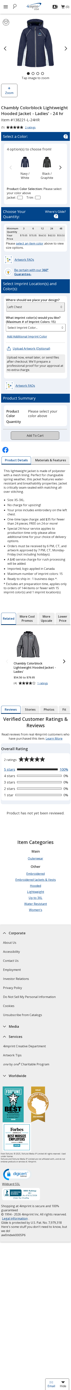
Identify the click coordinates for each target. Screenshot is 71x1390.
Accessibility (11, 952)
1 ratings (43, 683)
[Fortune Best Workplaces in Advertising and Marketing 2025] (13, 1104)
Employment (12, 970)
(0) (65, 8)
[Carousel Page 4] (42, 73)
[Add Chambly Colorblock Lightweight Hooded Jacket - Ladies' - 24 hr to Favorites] (6, 22)
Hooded (35, 886)
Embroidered (35, 874)
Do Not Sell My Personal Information (30, 998)
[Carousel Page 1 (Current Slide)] (28, 73)
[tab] (16, 460)
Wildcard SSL (11, 1185)
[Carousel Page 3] (37, 73)
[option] (25, 167)
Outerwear (35, 858)
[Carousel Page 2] (33, 73)
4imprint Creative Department (24, 1046)
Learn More (54, 738)
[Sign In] (55, 6)
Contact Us (11, 961)
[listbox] (36, 327)
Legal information (15, 1218)
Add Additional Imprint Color (27, 336)
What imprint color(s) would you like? (33, 320)
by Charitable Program (26, 1064)
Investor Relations (16, 980)
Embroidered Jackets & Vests (35, 880)
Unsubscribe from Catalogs (23, 1016)
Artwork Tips (12, 1055)
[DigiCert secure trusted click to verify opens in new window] (17, 1175)
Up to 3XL (35, 898)
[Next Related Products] (64, 662)
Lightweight (35, 892)
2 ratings (31, 127)
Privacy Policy (13, 989)
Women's (35, 910)
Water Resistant (35, 904)
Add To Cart (35, 435)
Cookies (9, 1007)
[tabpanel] (35, 766)
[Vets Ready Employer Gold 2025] (38, 1104)
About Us (9, 943)
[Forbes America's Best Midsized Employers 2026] (17, 1137)
